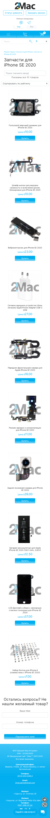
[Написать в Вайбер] (21, 22)
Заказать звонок (36, 12)
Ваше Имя (25, 711)
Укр (18, 27)
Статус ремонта (13, 12)
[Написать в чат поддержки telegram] (44, 800)
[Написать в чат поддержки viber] (44, 805)
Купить (25, 138)
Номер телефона (25, 722)
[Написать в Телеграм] (29, 22)
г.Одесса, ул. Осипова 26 (25, 792)
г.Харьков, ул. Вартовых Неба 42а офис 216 (25, 799)
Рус (31, 27)
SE (30, 41)
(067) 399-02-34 (25, 805)
